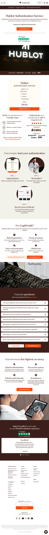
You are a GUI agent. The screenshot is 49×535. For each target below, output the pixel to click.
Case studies (24, 475)
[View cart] (44, 3)
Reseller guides (24, 473)
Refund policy (36, 473)
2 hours (24, 96)
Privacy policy (36, 471)
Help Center (33, 297)
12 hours (24, 91)
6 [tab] (28, 454)
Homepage (11, 7)
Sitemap (35, 475)
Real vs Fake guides (24, 471)
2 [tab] (22, 454)
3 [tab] (23, 454)
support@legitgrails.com (24, 514)
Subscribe (24, 508)
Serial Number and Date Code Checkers (12, 472)
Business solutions (12, 475)
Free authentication (25, 477)
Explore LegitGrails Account (16, 257)
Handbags (10, 484)
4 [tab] (25, 454)
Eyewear (10, 493)
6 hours (24, 94)
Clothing (10, 486)
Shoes (9, 488)
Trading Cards (11, 497)
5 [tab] (26, 454)
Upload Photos (23, 109)
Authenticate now (24, 29)
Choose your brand (20, 7)
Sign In (40, 3)
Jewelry (10, 489)
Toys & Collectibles (12, 495)
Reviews (23, 483)
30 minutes (25, 99)
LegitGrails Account (14, 139)
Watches (10, 491)
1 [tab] (20, 454)
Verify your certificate (10, 477)
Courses (23, 468)
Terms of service (35, 469)
